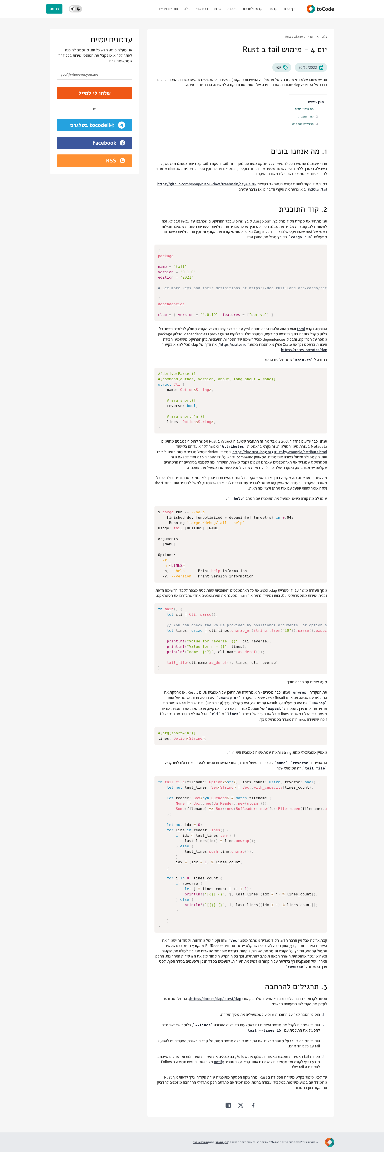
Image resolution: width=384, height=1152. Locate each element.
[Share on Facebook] (253, 1105)
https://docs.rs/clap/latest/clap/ (215, 998)
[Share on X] (240, 1105)
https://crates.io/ (232, 344)
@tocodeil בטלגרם (92, 125)
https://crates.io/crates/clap (304, 349)
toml (301, 328)
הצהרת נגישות (200, 1142)
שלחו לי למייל (94, 93)
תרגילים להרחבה (303, 123)
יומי (278, 67)
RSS (111, 160)
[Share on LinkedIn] (228, 1105)
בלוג (324, 36)
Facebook (104, 142)
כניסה (54, 8)
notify (219, 1061)
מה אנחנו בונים (304, 109)
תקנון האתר (222, 1142)
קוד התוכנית (306, 116)
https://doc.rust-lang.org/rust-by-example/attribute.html (279, 451)
